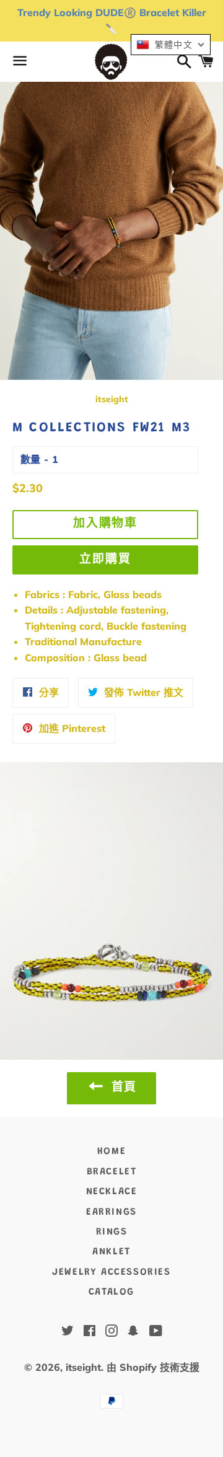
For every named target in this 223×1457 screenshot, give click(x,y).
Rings (112, 1232)
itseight (83, 1367)
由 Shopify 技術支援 (153, 1367)
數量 (30, 459)
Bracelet (112, 1172)
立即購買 (105, 560)
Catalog (111, 1292)
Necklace (112, 1192)
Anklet (111, 1252)
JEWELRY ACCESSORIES (111, 1272)
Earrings (111, 1212)
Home (111, 1151)
